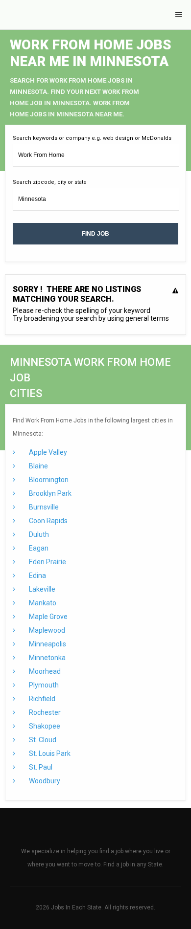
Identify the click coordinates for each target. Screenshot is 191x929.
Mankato (41, 603)
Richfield (41, 699)
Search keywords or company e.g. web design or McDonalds (92, 138)
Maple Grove (47, 616)
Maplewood (46, 630)
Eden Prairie (46, 562)
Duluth (38, 534)
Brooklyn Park (49, 493)
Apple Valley (47, 452)
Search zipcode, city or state (50, 182)
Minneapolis (46, 644)
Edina (36, 575)
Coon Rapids (47, 521)
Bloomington (48, 480)
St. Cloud (41, 740)
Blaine (37, 466)
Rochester (44, 712)
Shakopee (43, 726)
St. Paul (39, 767)
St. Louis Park (49, 753)
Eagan (37, 548)
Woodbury (43, 781)
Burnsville (43, 507)
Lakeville (41, 589)
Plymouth (43, 685)
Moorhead (44, 671)
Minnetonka (46, 658)
